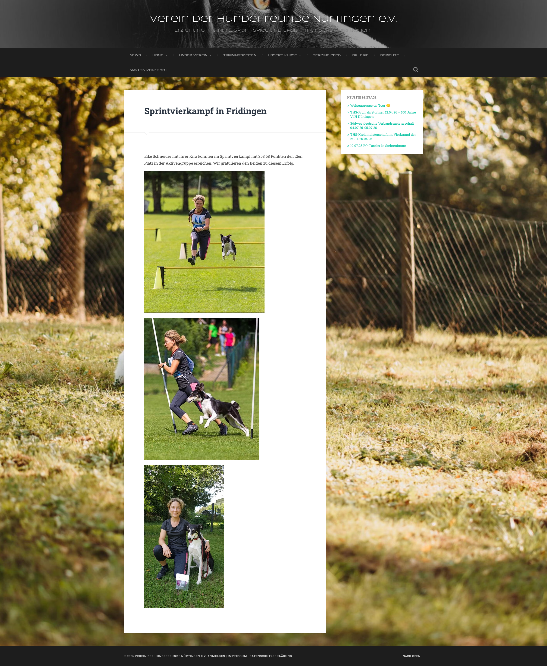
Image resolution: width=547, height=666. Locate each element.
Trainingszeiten (239, 55)
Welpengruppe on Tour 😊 (370, 105)
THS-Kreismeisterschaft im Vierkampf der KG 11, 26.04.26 (383, 136)
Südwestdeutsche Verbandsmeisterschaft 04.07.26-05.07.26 (382, 125)
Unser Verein (193, 55)
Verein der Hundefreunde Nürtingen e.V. (273, 19)
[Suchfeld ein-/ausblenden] (416, 69)
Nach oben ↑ (413, 656)
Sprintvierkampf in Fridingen (205, 110)
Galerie (360, 55)
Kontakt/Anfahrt (148, 69)
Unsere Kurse (282, 55)
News (135, 55)
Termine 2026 (327, 55)
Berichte (389, 55)
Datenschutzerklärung (271, 656)
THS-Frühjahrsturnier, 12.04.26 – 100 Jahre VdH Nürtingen (383, 114)
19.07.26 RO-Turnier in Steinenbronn (378, 145)
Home (158, 55)
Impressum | (239, 656)
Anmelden (216, 656)
